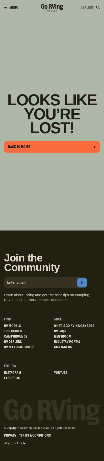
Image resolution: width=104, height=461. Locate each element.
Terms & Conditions (35, 435)
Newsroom (62, 336)
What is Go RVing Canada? (74, 326)
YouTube (60, 373)
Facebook (12, 378)
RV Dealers (13, 342)
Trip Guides (13, 331)
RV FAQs (60, 331)
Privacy (10, 435)
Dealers (87, 7)
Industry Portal (67, 342)
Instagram (12, 373)
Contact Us (63, 347)
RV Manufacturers (19, 347)
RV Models (12, 326)
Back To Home (19, 147)
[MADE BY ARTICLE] (14, 443)
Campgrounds (15, 336)
